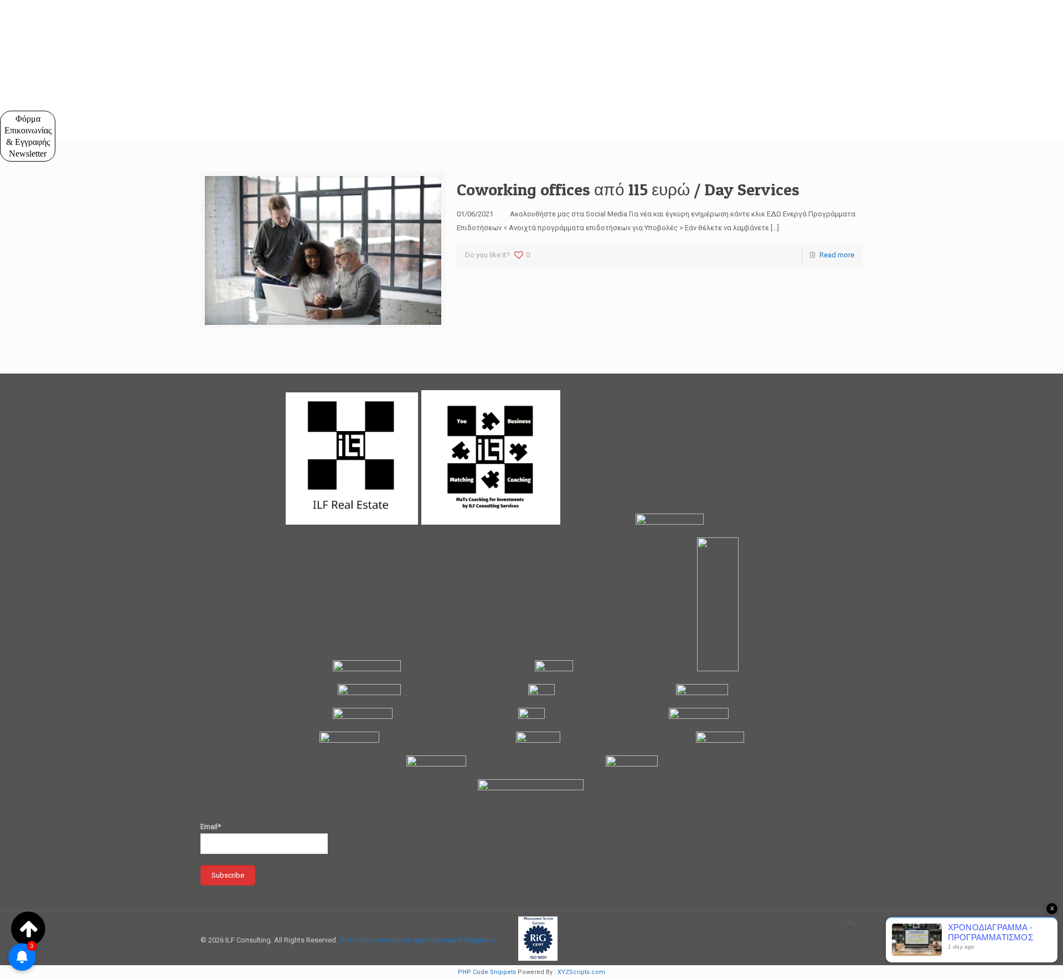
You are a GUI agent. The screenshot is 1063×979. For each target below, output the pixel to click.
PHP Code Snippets (487, 972)
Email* (210, 826)
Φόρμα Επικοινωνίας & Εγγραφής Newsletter (27, 136)
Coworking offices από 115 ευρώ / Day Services (628, 189)
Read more (836, 255)
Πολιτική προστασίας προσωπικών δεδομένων (417, 940)
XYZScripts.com (581, 972)
